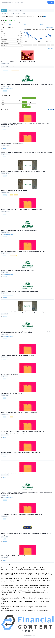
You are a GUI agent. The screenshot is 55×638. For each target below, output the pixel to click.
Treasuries (23, 13)
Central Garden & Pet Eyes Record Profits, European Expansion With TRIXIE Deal (24, 171)
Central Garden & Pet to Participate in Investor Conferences (17, 270)
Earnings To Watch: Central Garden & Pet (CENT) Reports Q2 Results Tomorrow (23, 251)
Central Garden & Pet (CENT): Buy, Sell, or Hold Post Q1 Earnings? (19, 412)
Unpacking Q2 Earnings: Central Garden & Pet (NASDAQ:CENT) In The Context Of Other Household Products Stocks (25, 123)
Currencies (12, 13)
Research (41, 24)
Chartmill (4, 156)
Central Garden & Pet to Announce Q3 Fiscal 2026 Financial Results (19, 291)
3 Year (48, 44)
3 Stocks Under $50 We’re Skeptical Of (11, 143)
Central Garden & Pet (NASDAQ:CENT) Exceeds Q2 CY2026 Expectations (21, 209)
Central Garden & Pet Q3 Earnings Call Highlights (15, 190)
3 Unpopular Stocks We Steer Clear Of (11, 393)
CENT (45, 17)
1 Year (44, 44)
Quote (9, 24)
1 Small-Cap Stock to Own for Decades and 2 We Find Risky (17, 355)
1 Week (30, 44)
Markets (3, 10)
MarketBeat (4, 316)
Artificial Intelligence (13, 255)
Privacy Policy (31, 627)
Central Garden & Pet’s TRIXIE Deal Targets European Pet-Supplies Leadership (23, 312)
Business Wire (5, 236)
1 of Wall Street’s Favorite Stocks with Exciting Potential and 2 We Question (21, 514)
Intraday (25, 44)
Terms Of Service (40, 627)
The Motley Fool (5, 70)
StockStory (4, 129)
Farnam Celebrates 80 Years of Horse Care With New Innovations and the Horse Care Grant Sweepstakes (26, 534)
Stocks (10, 10)
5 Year (52, 44)
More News (50, 48)
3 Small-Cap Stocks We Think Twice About (13, 556)
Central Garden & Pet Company (8, 88)
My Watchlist (14, 6)
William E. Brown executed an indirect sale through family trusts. (17, 66)
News (8, 13)
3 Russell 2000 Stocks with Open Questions (13, 473)
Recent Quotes (4, 6)
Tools (21, 10)
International (17, 13)
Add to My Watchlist (28, 22)
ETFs (16, 10)
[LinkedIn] (29, 631)
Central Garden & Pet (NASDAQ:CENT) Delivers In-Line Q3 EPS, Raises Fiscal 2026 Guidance (27, 152)
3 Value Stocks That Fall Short (9, 374)
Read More (50, 109)
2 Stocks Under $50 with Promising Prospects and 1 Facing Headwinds (20, 452)
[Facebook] (25, 631)
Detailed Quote (49, 27)
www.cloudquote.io (37, 624)
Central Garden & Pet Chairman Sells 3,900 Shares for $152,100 (19, 61)
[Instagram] (32, 631)
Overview (4, 13)
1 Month (35, 44)
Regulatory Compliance (15, 70)
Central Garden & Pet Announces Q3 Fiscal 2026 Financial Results (19, 230)
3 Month (39, 44)
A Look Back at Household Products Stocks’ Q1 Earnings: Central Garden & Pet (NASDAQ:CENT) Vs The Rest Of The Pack (22, 432)
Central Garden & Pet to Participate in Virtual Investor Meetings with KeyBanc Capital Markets (27, 84)
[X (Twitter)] (22, 631)
